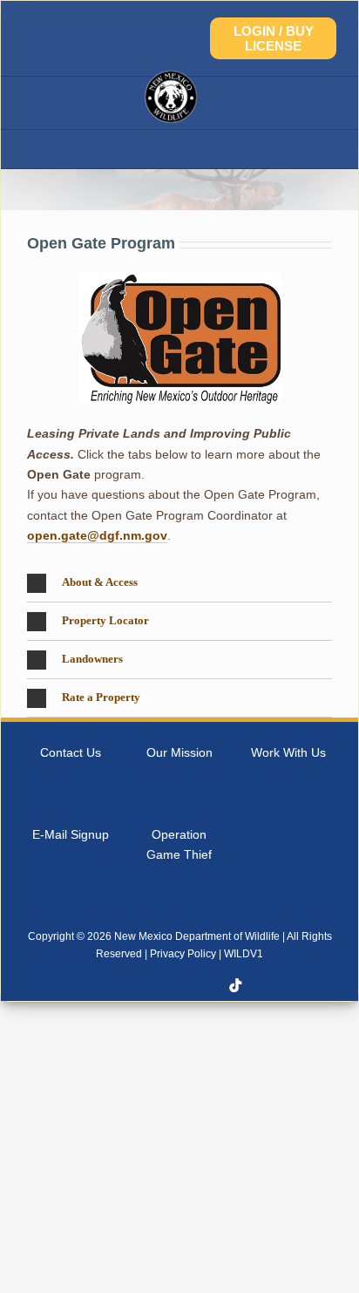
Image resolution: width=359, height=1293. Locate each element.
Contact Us (70, 752)
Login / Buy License (274, 38)
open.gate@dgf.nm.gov (97, 535)
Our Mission (179, 752)
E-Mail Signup (70, 834)
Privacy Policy (183, 954)
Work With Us (288, 752)
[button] (179, 583)
